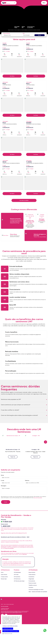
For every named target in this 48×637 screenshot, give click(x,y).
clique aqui (24, 554)
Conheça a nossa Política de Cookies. (10, 625)
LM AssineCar (17, 576)
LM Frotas (16, 574)
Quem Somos (4, 574)
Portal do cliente (32, 583)
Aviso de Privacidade (38, 497)
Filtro (24, 33)
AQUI (28, 537)
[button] (7, 634)
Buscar (39, 35)
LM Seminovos (5, 570)
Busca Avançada (26, 35)
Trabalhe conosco (33, 585)
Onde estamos (32, 574)
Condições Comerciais (5, 608)
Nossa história (32, 572)
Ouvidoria (31, 587)
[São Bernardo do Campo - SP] (12, 441)
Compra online (4, 576)
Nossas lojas (4, 578)
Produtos (16, 570)
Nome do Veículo (6, 33)
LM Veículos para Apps (19, 581)
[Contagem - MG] (35, 441)
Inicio (2, 572)
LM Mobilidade (17, 572)
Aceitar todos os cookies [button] (7, 628)
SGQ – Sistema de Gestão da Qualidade (38, 591)
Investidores (31, 576)
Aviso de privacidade (4, 606)
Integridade (31, 578)
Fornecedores (32, 581)
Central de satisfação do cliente (36, 589)
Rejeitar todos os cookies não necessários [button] (10, 631)
